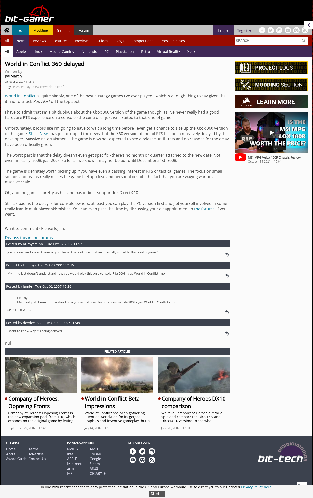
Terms (33, 449)
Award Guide (16, 459)
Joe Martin (13, 76)
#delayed (27, 87)
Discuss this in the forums (29, 237)
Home (11, 449)
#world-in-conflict (55, 87)
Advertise (36, 454)
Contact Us (37, 459)
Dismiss (156, 494)
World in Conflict (20, 96)
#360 (16, 87)
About (10, 454)
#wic (38, 87)
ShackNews (39, 133)
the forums (204, 209)
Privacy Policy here (256, 487)
